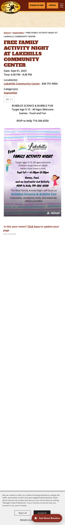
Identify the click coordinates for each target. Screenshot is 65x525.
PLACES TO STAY (37, 5)
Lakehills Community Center (22, 83)
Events (7, 32)
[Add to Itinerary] (11, 99)
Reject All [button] (23, 513)
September (18, 32)
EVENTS (52, 5)
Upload (55, 213)
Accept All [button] (42, 513)
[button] (32, 172)
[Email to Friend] (7, 99)
